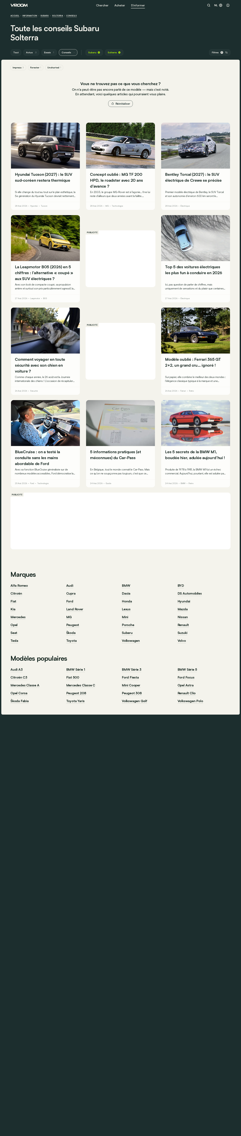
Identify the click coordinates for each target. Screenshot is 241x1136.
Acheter (119, 5)
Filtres (217, 52)
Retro (191, 391)
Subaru (44, 16)
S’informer (138, 5)
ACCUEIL (14, 16)
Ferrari (183, 391)
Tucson (44, 206)
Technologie (117, 206)
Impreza (18, 67)
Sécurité (34, 391)
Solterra (57, 16)
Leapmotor (35, 298)
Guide (108, 483)
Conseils (71, 16)
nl (216, 5)
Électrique (185, 206)
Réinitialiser (123, 103)
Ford (32, 483)
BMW (183, 483)
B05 (45, 298)
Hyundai (34, 206)
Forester (35, 67)
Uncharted (54, 67)
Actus (31, 52)
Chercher (102, 5)
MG (107, 206)
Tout (16, 52)
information (29, 16)
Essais (49, 52)
